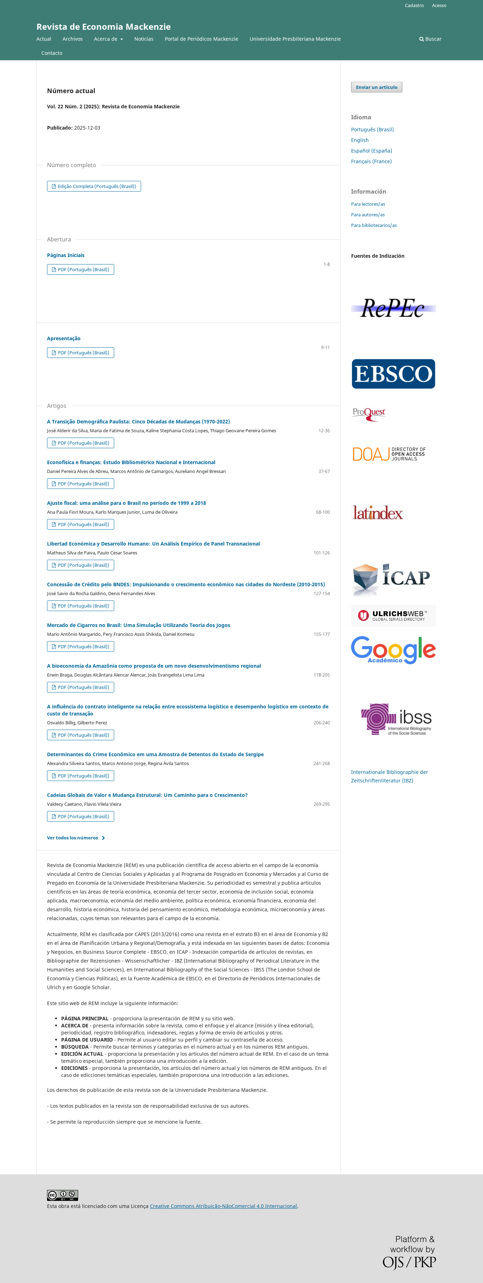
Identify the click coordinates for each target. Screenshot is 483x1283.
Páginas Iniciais (66, 255)
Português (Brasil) (372, 129)
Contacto (51, 53)
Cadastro (414, 5)
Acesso (439, 5)
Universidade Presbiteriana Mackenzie (295, 38)
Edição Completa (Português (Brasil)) (96, 186)
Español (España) (371, 150)
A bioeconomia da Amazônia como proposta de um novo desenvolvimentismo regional (154, 665)
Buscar (433, 38)
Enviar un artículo (376, 87)
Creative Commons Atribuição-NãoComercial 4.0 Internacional (223, 1206)
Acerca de (106, 38)
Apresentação (64, 338)
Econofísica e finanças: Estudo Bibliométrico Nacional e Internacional (131, 462)
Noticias (143, 38)
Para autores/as (368, 214)
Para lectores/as (368, 204)
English (360, 140)
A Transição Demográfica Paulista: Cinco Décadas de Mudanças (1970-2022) (138, 421)
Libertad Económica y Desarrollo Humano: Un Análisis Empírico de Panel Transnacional (153, 543)
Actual (43, 38)
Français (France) (371, 161)
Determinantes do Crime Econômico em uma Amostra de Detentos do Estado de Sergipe (155, 754)
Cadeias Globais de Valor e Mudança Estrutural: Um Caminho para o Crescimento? (147, 795)
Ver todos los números (72, 837)
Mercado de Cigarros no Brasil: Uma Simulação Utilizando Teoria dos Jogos (138, 625)
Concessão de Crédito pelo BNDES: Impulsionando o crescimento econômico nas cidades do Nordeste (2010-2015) (186, 584)
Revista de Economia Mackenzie (103, 26)
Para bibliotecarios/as (374, 225)
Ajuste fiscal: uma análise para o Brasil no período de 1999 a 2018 (126, 503)
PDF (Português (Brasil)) (83, 269)
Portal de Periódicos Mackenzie (201, 38)
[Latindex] (377, 549)
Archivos (73, 38)
